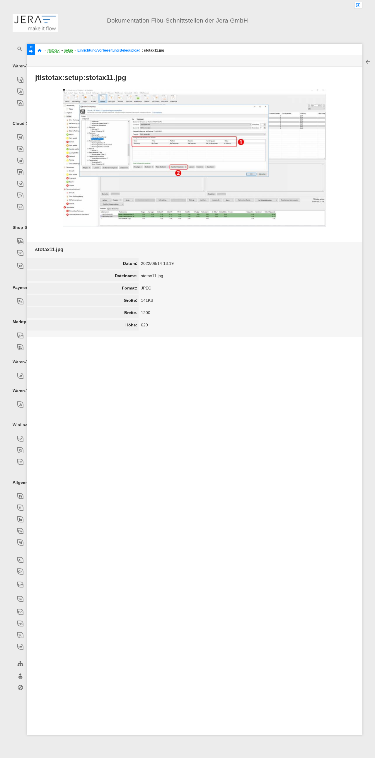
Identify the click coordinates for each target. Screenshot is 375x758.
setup (68, 50)
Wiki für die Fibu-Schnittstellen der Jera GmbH (39, 50)
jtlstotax (53, 50)
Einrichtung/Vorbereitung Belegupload (108, 50)
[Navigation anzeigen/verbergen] (31, 49)
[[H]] (35, 23)
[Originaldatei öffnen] (194, 158)
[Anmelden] (358, 5)
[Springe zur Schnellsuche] (20, 49)
